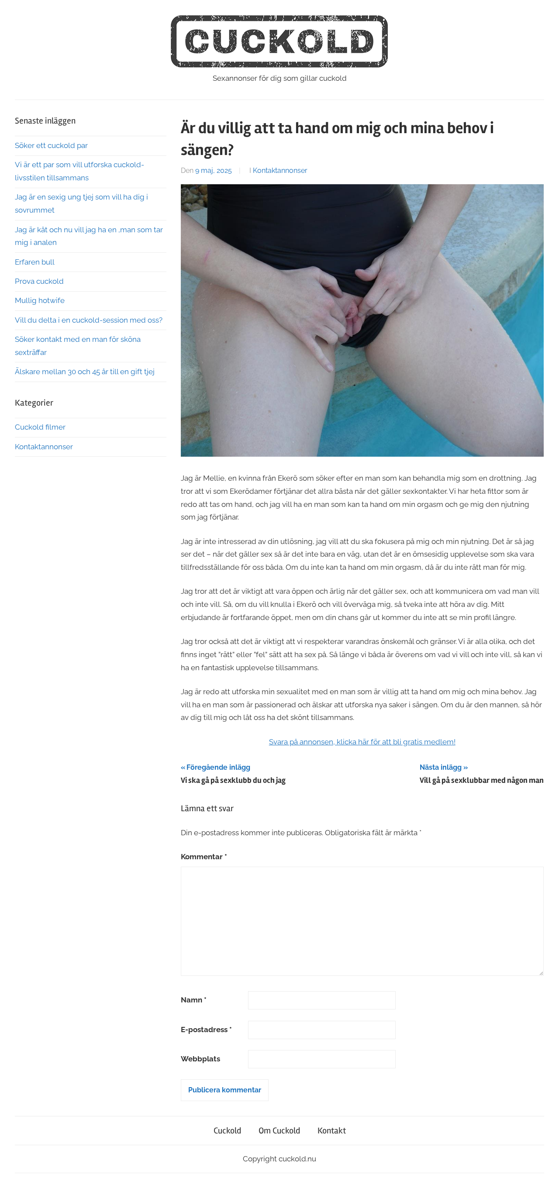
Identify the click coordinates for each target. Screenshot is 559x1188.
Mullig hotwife (40, 300)
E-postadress (206, 1029)
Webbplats (200, 1058)
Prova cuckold (39, 281)
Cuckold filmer (40, 427)
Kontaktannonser (280, 170)
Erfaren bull (35, 262)
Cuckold (227, 1130)
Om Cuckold (279, 1130)
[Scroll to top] (544, 1173)
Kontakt (331, 1130)
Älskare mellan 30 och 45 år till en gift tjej (85, 371)
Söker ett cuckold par (51, 145)
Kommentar (204, 856)
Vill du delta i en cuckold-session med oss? (88, 320)
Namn (194, 999)
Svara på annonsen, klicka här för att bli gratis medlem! (362, 741)
